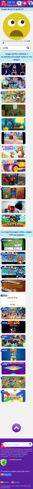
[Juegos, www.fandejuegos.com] (12, 3)
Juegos (20, 456)
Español (8, 475)
